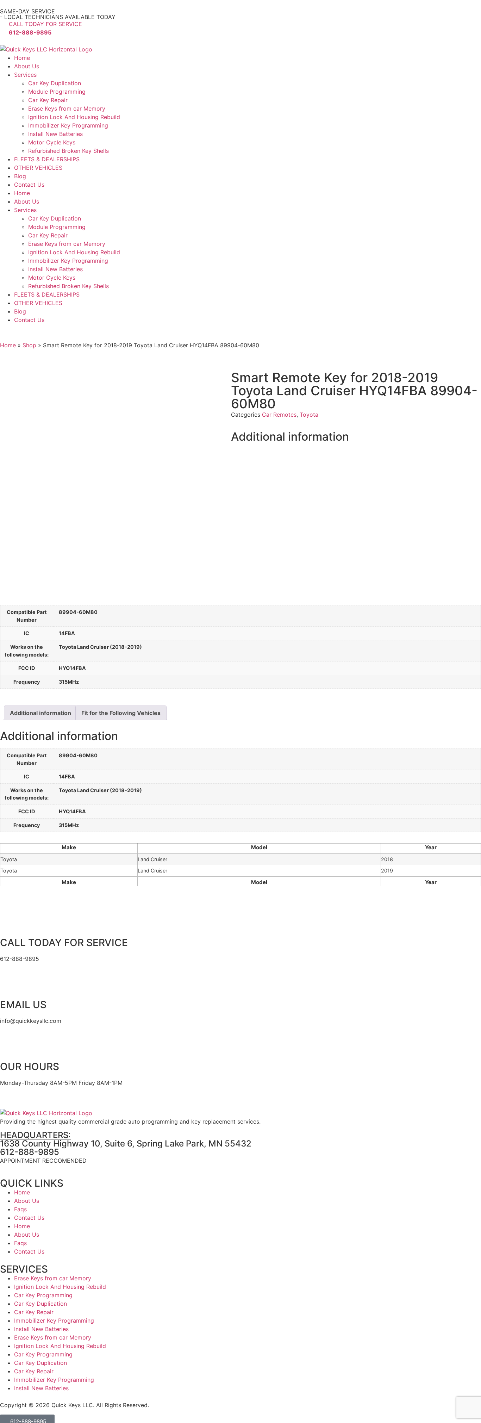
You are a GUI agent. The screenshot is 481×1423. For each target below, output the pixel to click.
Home (22, 57)
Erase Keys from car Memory (66, 108)
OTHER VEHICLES (38, 167)
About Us (26, 66)
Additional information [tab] (40, 712)
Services (25, 74)
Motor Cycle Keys (51, 142)
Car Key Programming (43, 1295)
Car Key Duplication (54, 83)
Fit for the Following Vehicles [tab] (121, 712)
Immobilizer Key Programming (68, 125)
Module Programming (57, 91)
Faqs (20, 1209)
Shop (29, 345)
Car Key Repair (48, 100)
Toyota (309, 414)
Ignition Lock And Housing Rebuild (74, 116)
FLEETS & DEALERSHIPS (47, 159)
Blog (20, 176)
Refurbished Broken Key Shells (68, 150)
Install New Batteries (55, 133)
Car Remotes (279, 414)
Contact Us (29, 184)
